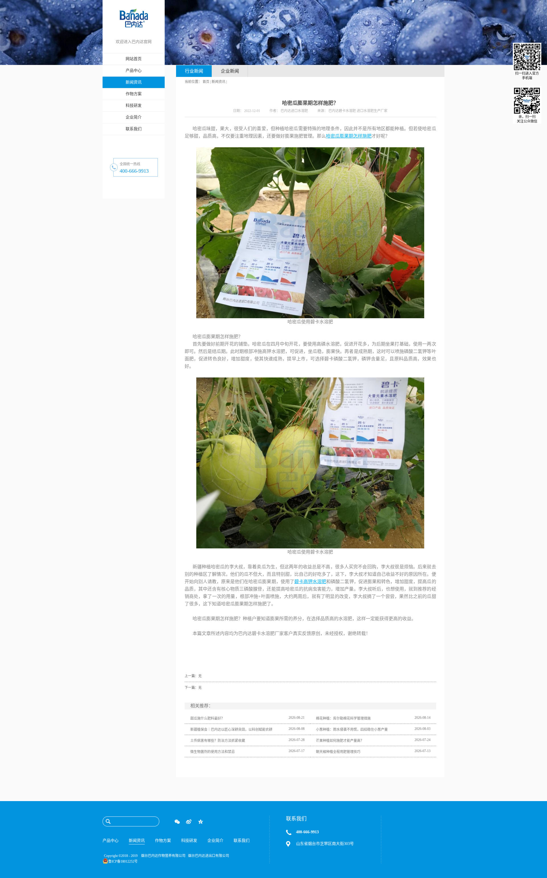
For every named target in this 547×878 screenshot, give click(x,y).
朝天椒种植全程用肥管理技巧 (338, 752)
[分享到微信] (177, 821)
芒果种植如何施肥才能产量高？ (340, 741)
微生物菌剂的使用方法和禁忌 (212, 752)
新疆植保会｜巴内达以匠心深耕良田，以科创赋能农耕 (231, 730)
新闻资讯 (218, 82)
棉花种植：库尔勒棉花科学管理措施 (343, 718)
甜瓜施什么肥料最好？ (207, 718)
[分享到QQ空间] (200, 821)
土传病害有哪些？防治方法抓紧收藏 (217, 741)
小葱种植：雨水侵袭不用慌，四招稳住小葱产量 (352, 730)
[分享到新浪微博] (189, 821)
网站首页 (134, 59)
